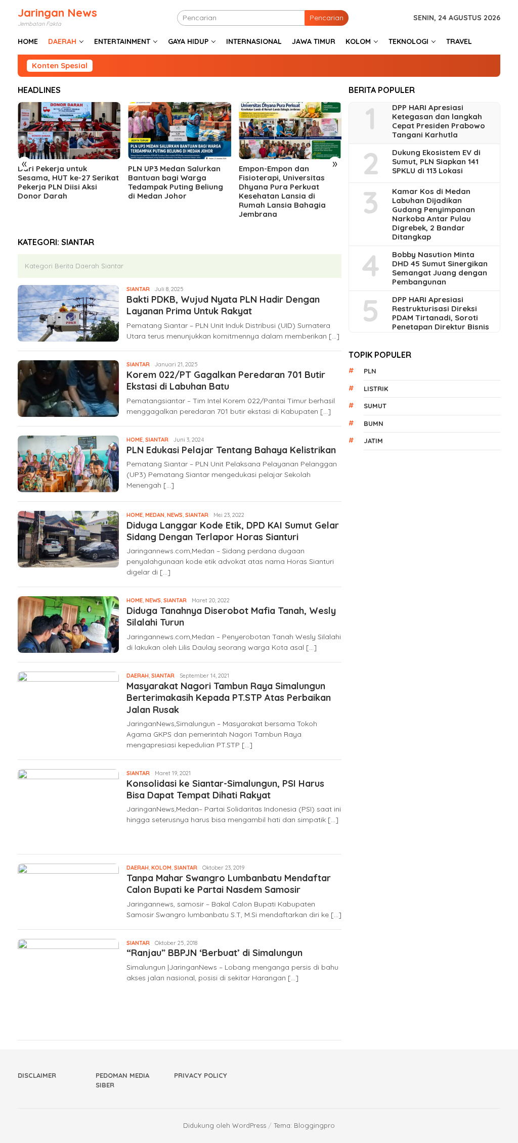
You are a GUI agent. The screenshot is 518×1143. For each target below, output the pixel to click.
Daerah (137, 675)
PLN (370, 371)
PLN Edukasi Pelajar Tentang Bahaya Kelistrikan (231, 450)
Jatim (373, 441)
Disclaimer (37, 1075)
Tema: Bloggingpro (304, 1125)
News (175, 514)
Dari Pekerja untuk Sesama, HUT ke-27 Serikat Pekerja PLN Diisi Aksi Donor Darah (68, 182)
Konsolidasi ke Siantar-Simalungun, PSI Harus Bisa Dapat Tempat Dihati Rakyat (225, 789)
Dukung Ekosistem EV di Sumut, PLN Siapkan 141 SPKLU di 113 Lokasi (436, 161)
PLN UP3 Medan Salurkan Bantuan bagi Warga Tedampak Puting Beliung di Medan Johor (175, 182)
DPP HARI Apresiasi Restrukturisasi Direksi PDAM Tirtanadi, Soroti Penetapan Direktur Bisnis (440, 313)
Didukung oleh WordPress (224, 1125)
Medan (154, 514)
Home (134, 439)
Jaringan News (57, 13)
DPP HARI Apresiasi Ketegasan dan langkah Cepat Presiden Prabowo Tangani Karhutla (438, 121)
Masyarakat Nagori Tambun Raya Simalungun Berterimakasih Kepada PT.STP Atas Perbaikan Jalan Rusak (228, 698)
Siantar (138, 289)
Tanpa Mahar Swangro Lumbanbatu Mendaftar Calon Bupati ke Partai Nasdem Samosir (228, 883)
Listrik (376, 389)
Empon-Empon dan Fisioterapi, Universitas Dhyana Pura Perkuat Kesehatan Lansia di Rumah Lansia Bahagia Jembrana (282, 191)
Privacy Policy (200, 1075)
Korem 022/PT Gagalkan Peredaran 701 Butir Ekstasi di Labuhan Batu (225, 380)
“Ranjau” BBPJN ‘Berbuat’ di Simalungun (214, 953)
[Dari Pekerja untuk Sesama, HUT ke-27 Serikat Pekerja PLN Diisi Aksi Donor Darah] (69, 131)
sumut (375, 406)
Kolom (161, 867)
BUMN (373, 423)
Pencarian (326, 17)
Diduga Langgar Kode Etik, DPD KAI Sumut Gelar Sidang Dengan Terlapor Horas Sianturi (232, 531)
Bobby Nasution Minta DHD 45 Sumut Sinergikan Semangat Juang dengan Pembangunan (440, 268)
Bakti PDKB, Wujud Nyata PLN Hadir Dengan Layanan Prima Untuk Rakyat (223, 305)
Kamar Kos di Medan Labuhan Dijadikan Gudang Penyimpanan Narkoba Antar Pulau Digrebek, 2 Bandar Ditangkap (433, 214)
